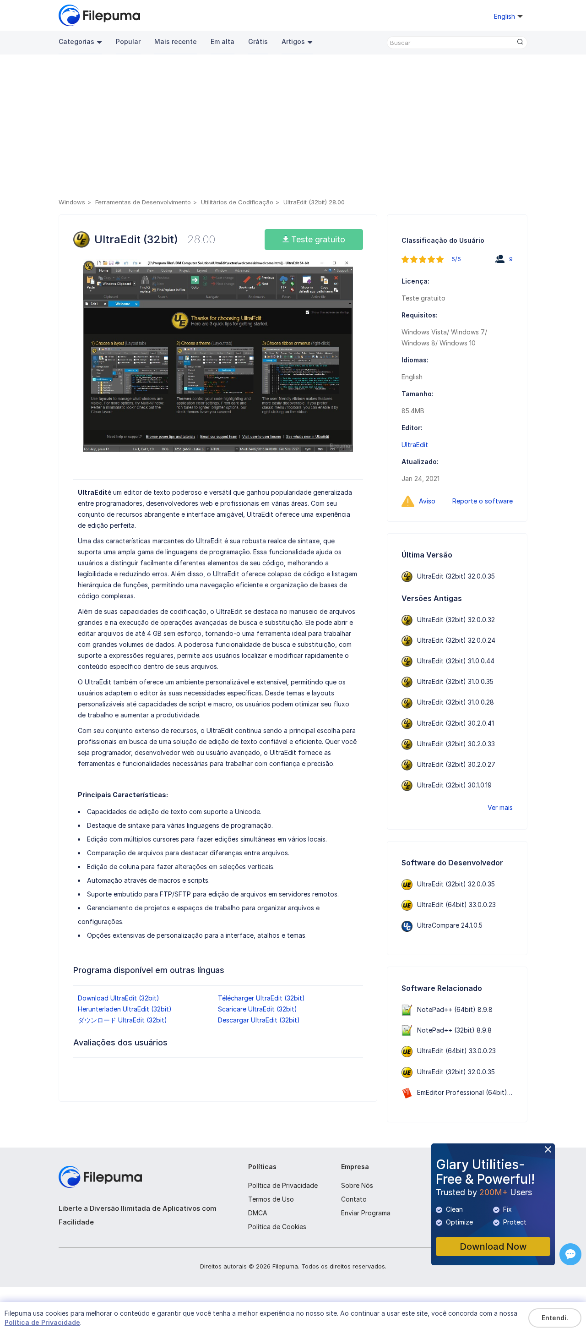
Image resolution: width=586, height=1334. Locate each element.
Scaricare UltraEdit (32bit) (257, 1009)
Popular (128, 41)
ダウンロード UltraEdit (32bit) (122, 1020)
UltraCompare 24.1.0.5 (450, 925)
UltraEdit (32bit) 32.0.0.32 (456, 619)
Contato (354, 1199)
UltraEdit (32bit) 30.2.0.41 (455, 723)
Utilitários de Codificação (237, 202)
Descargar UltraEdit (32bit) (259, 1020)
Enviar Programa (366, 1213)
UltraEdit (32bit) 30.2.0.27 (456, 764)
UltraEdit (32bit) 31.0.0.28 (455, 702)
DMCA (257, 1213)
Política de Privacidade (283, 1185)
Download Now (493, 1246)
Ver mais (500, 807)
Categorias (76, 41)
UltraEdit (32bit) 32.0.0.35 (456, 576)
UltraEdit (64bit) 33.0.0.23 (456, 904)
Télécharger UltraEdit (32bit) (261, 998)
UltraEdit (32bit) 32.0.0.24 (456, 640)
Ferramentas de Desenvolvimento (143, 202)
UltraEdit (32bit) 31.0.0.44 (455, 661)
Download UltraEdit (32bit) (118, 998)
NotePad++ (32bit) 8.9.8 (454, 1030)
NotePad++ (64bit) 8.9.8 (455, 1009)
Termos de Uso (271, 1199)
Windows (72, 202)
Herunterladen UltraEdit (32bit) (125, 1009)
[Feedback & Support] (570, 1254)
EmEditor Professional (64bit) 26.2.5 (472, 1092)
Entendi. (555, 1318)
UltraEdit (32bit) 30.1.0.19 (454, 785)
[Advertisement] (293, 128)
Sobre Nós (357, 1185)
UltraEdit (415, 444)
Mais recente (175, 41)
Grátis (258, 41)
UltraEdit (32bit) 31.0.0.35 (455, 681)
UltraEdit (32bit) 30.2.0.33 (456, 744)
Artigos (293, 41)
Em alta (222, 41)
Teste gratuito (317, 239)
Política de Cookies (277, 1226)
